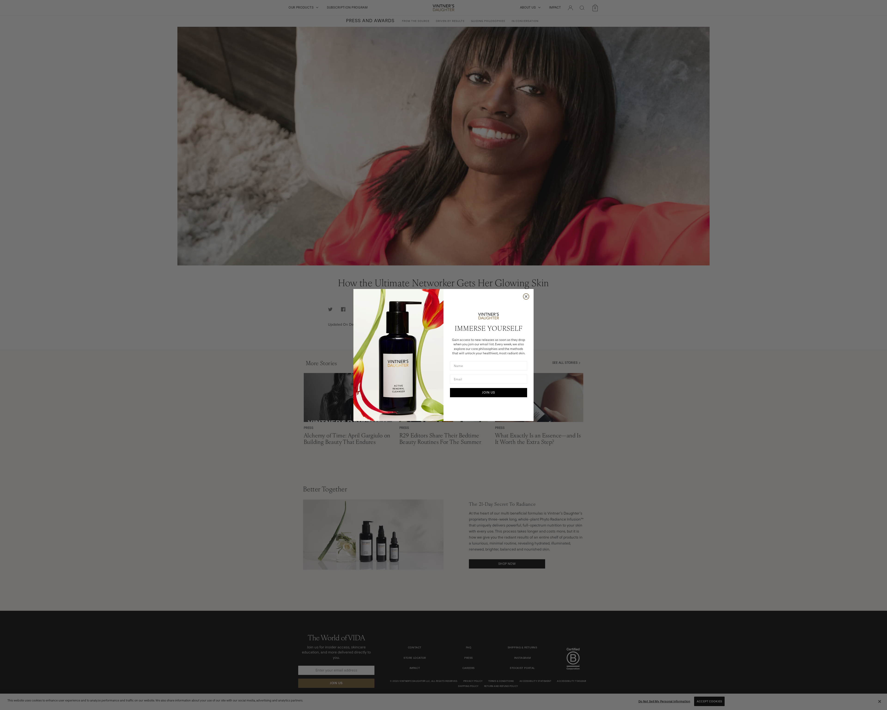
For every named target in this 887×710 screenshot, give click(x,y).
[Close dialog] (526, 296)
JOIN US (488, 392)
